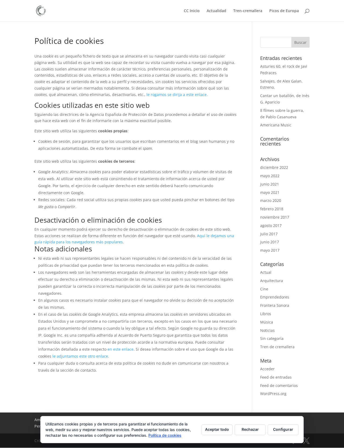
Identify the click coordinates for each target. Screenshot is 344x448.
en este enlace (121, 349)
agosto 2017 (271, 225)
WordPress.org (273, 393)
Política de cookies (164, 435)
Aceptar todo (217, 429)
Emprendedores (274, 297)
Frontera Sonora (274, 305)
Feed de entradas (276, 377)
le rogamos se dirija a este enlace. (177, 94)
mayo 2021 (270, 192)
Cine (264, 288)
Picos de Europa (284, 11)
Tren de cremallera (277, 346)
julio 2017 (269, 233)
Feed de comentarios (279, 385)
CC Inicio (192, 11)
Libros (265, 313)
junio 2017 (269, 241)
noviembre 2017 (274, 217)
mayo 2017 (270, 250)
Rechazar (250, 429)
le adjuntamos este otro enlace (80, 356)
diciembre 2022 (274, 167)
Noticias (267, 330)
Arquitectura (271, 280)
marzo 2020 (270, 200)
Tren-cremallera (247, 11)
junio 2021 (269, 184)
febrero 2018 (271, 208)
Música (266, 322)
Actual (265, 272)
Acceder (267, 368)
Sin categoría (272, 338)
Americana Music (275, 124)
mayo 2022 (270, 175)
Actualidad (216, 11)
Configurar (283, 429)
